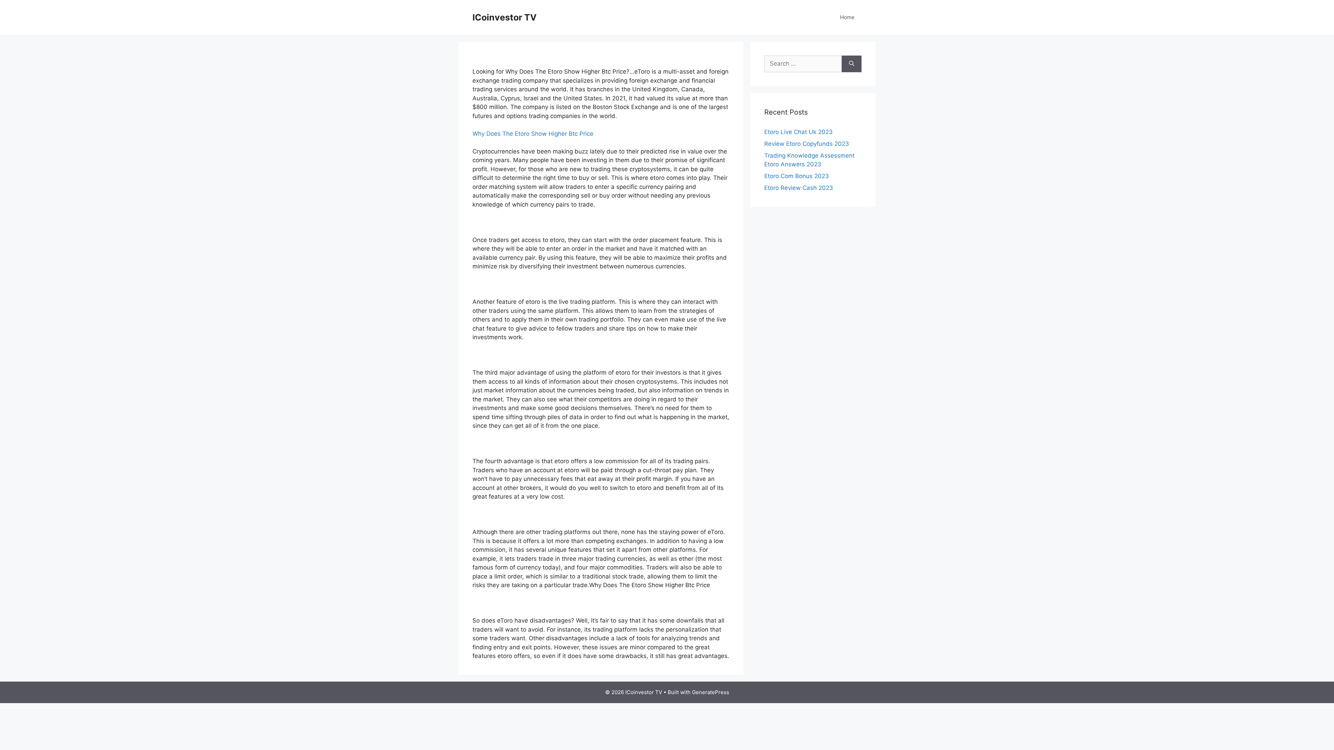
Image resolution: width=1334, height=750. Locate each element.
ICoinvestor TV (504, 17)
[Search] (852, 64)
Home (847, 17)
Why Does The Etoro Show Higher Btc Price (532, 133)
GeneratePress (710, 692)
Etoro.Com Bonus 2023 (796, 176)
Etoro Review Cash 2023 (798, 187)
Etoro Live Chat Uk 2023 (798, 131)
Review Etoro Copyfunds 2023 (806, 143)
